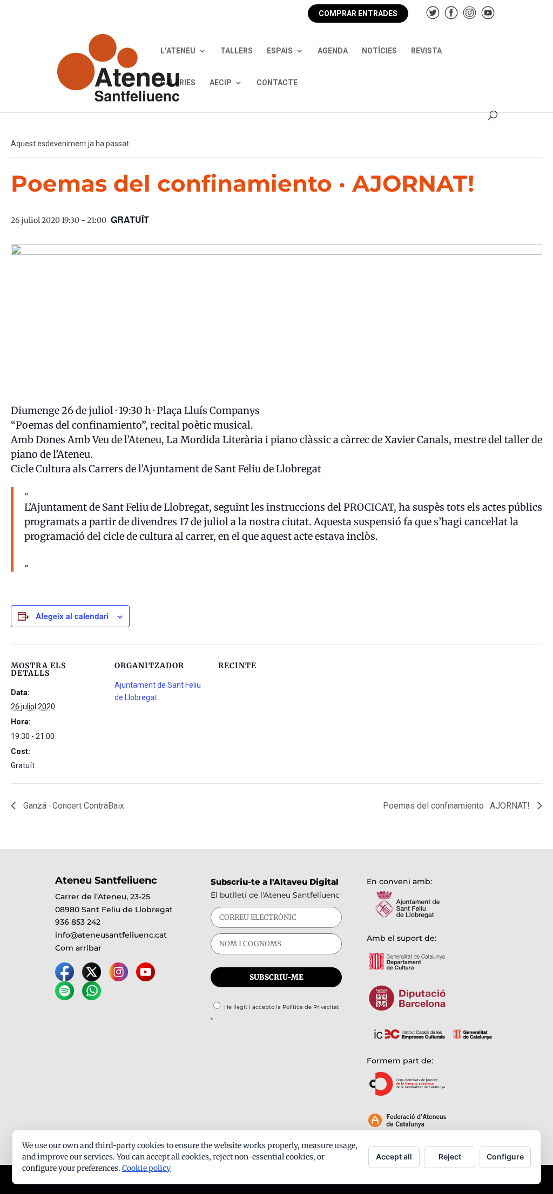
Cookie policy (146, 1168)
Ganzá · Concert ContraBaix (72, 805)
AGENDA (333, 51)
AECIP (221, 83)
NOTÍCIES (379, 51)
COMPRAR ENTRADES (358, 13)
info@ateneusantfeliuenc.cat (111, 935)
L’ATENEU (177, 51)
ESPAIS (280, 51)
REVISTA (426, 51)
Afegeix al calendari (72, 615)
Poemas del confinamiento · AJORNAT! (457, 805)
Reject (450, 1156)
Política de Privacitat (310, 1006)
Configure (505, 1156)
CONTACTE (277, 83)
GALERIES (177, 83)
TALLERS (236, 51)
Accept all (394, 1156)
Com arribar (78, 948)
